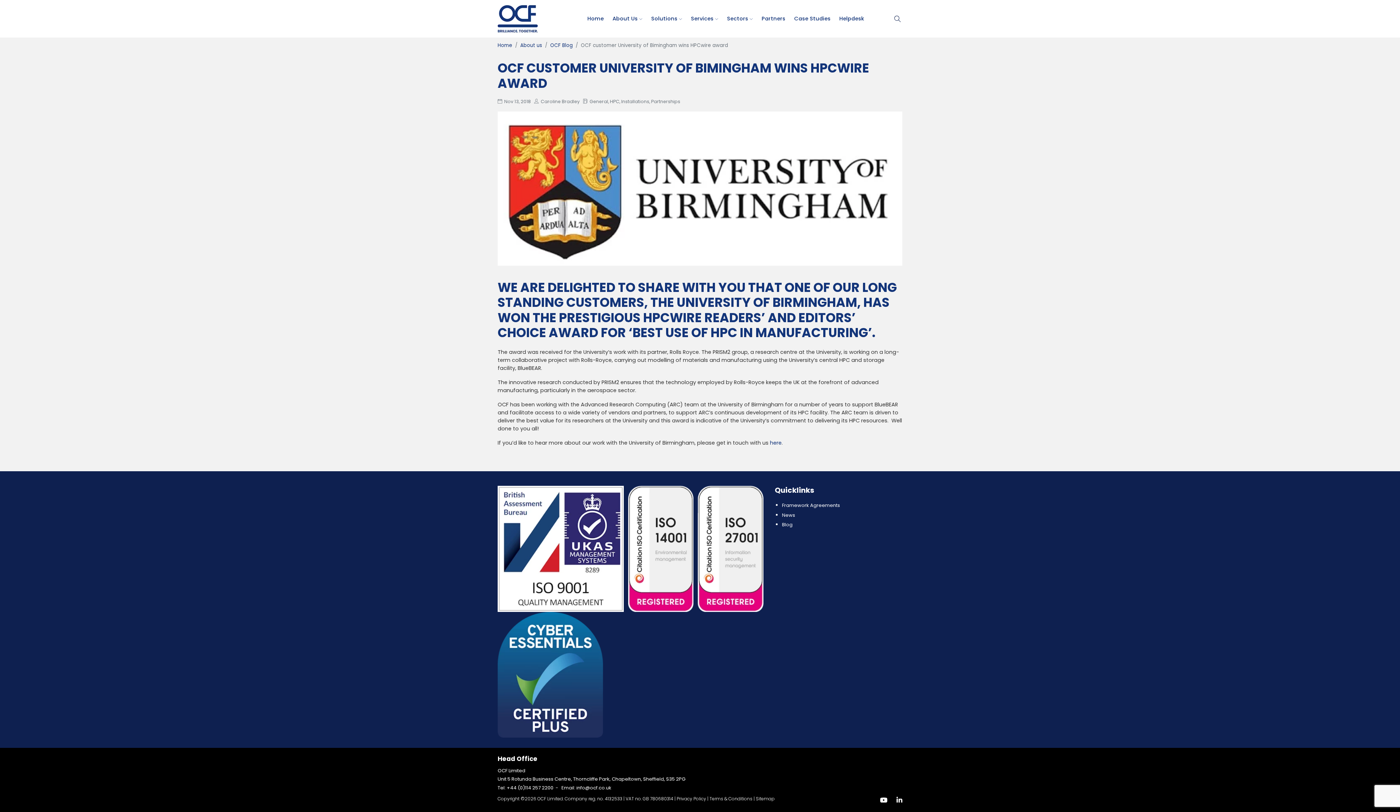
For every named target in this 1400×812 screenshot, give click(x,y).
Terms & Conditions (730, 799)
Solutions (665, 18)
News (788, 515)
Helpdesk (851, 18)
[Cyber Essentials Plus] (550, 674)
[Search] (897, 19)
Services (703, 18)
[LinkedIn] (899, 800)
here (776, 442)
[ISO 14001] (661, 548)
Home (595, 18)
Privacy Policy (691, 799)
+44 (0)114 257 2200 (530, 787)
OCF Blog (561, 45)
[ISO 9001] (561, 548)
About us (625, 18)
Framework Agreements (811, 505)
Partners (773, 18)
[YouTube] (883, 800)
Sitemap (765, 799)
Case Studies (812, 18)
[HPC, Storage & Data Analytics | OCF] (518, 18)
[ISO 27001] (730, 548)
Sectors (738, 18)
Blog (787, 524)
